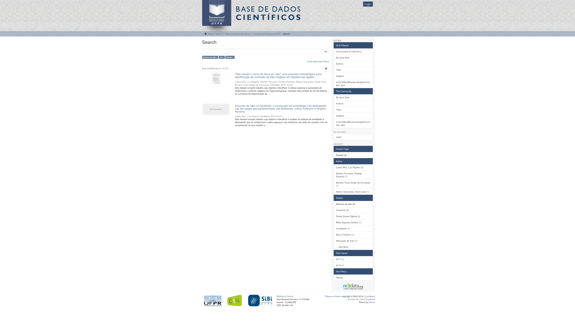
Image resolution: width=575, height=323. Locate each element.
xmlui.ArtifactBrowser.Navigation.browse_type (353, 84)
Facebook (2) (342, 210)
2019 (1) (340, 265)
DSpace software (333, 296)
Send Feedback (367, 299)
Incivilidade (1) (343, 228)
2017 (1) (340, 259)
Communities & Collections (348, 51)
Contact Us (353, 299)
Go (325, 51)
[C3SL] (236, 300)
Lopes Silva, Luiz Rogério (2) (349, 167)
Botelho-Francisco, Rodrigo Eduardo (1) (349, 175)
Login (338, 136)
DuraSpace (369, 296)
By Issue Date (342, 57)
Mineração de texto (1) (347, 240)
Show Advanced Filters (318, 61)
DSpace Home (214, 33)
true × (222, 57)
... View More (342, 246)
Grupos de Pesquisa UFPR (267, 33)
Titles (338, 69)
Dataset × (230, 57)
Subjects (340, 75)
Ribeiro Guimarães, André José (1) (352, 191)
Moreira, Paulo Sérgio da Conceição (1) (353, 184)
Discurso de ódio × (210, 57)
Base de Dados (269, 13)
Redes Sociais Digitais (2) (348, 216)
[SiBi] (260, 300)
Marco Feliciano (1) (345, 234)
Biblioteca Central (285, 296)
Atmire (371, 302)
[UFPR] (212, 300)
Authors (339, 63)
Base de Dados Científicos (237, 33)
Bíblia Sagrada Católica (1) (348, 222)
